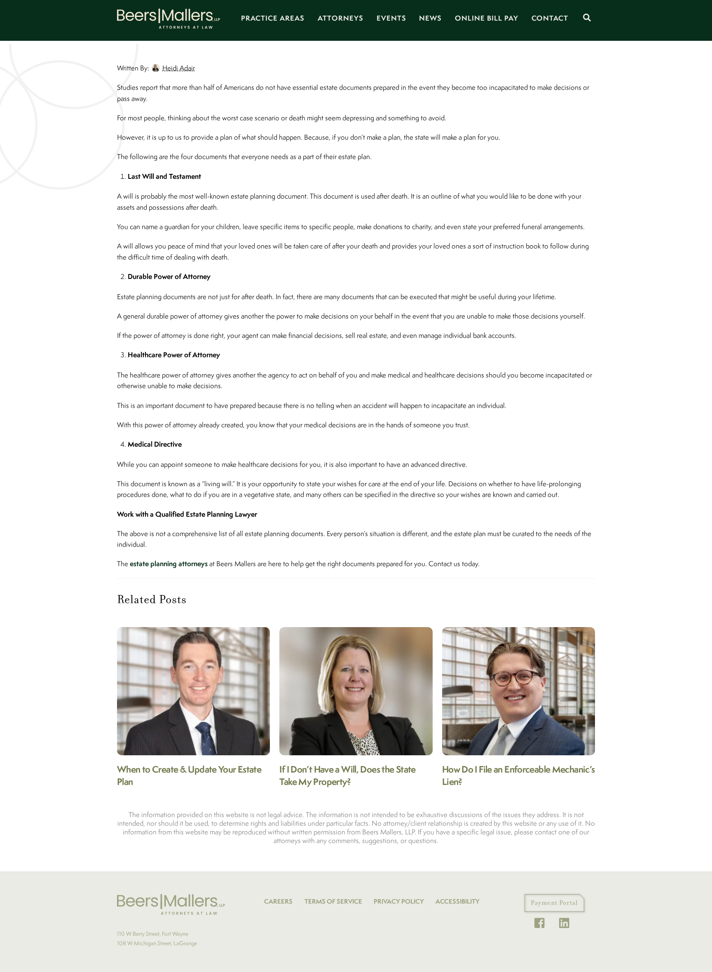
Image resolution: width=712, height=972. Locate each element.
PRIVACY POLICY (399, 901)
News (430, 18)
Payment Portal (554, 903)
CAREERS (278, 901)
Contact (550, 18)
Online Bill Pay (486, 18)
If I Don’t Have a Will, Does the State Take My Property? (347, 775)
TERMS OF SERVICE (333, 901)
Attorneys (340, 18)
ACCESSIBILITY (458, 901)
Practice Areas (272, 18)
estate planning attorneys (169, 563)
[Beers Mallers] (168, 25)
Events (391, 18)
